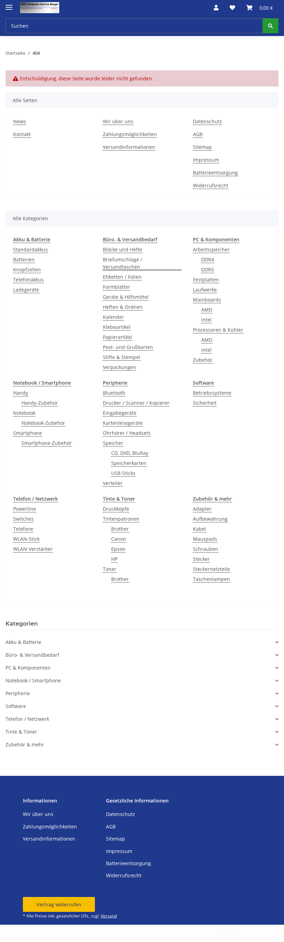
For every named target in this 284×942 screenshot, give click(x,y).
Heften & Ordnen (123, 307)
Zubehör (203, 360)
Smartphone (27, 433)
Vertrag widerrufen (58, 904)
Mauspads (205, 539)
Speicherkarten (129, 463)
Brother (120, 529)
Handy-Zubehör (39, 403)
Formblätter (116, 287)
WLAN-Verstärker (33, 549)
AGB (198, 134)
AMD (206, 309)
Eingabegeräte (119, 413)
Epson (118, 549)
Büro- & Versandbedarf (32, 655)
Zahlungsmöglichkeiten (130, 134)
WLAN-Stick (26, 539)
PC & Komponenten (28, 667)
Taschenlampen (211, 579)
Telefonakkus (28, 279)
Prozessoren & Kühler (218, 329)
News (19, 121)
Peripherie (18, 693)
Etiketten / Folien (122, 276)
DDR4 (207, 259)
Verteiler (113, 483)
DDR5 (207, 269)
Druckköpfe (116, 508)
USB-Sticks (123, 473)
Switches (23, 518)
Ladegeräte (26, 289)
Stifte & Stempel (121, 357)
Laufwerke (205, 289)
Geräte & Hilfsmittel (126, 297)
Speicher (113, 443)
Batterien (24, 259)
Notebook (24, 413)
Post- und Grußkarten (128, 347)
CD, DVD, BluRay (129, 453)
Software (16, 706)
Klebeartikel (117, 327)
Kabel (199, 529)
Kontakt (22, 134)
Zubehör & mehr (25, 744)
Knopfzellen (27, 269)
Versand (109, 916)
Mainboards (207, 299)
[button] (216, 8)
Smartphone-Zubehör (46, 443)
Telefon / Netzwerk (27, 719)
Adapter (202, 508)
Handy (20, 392)
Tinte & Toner (21, 731)
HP (114, 559)
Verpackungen (119, 367)
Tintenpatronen (121, 518)
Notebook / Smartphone (33, 680)
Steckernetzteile (211, 569)
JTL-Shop (248, 933)
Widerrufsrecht (210, 185)
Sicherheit (204, 403)
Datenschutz (207, 121)
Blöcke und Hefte (122, 249)
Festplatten (206, 279)
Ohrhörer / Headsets (127, 433)
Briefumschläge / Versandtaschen (122, 263)
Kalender (113, 317)
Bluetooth (114, 392)
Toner (109, 569)
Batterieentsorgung (215, 172)
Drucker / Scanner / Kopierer (136, 403)
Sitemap (202, 147)
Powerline (24, 508)
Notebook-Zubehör (43, 423)
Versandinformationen (129, 147)
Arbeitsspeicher (211, 249)
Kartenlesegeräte (123, 423)
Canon (118, 539)
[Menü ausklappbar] (9, 4)
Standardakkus (30, 249)
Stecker (201, 559)
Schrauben (205, 549)
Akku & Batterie (23, 642)
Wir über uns (118, 121)
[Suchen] (270, 25)
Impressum (206, 159)
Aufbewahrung (210, 518)
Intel (206, 319)
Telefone (23, 529)
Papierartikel (117, 337)
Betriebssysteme (212, 392)
